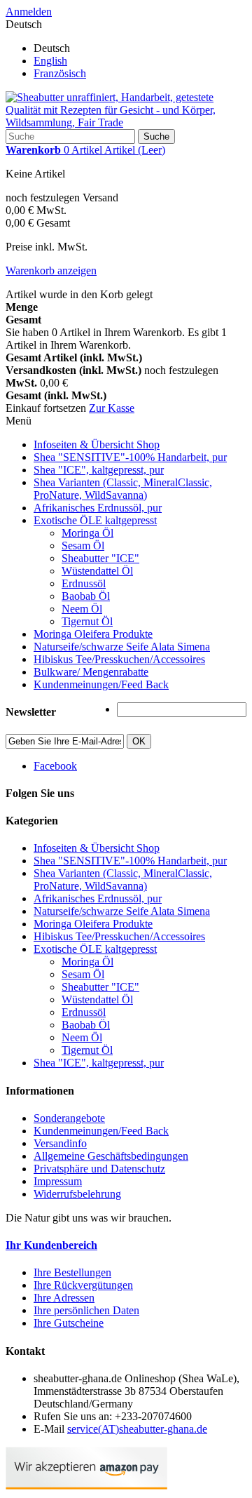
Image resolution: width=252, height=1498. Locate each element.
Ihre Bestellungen (72, 1272)
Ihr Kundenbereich (51, 1245)
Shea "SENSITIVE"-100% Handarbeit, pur (130, 457)
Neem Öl (82, 609)
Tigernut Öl (87, 621)
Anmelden (29, 12)
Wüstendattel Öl (97, 571)
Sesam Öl (83, 545)
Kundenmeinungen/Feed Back (101, 684)
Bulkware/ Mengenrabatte (91, 672)
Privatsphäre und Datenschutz (99, 1169)
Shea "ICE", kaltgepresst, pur (99, 470)
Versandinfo (60, 1143)
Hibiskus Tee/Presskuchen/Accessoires (119, 659)
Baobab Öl (86, 596)
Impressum (58, 1181)
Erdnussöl (84, 583)
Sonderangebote (69, 1118)
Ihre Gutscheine (69, 1323)
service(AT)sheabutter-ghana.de (137, 1429)
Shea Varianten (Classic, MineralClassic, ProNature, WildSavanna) (123, 488)
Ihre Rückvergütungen (83, 1285)
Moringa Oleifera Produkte (93, 634)
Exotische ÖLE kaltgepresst (95, 520)
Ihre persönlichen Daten (86, 1310)
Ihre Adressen (64, 1298)
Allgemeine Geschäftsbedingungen (111, 1156)
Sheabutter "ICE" (100, 558)
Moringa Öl (87, 533)
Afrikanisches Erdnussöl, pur (98, 508)
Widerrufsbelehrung (77, 1194)
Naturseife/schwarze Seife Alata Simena (122, 647)
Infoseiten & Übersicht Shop (97, 444)
